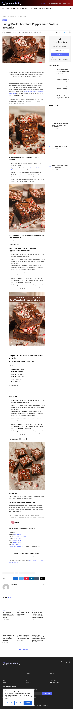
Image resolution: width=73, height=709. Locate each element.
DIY (40, 8)
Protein (32, 573)
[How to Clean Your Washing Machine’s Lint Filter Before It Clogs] (52, 80)
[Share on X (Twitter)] (64, 32)
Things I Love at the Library (60, 146)
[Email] (3, 84)
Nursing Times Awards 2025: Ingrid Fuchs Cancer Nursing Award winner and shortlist (38, 639)
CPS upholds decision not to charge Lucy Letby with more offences (8, 638)
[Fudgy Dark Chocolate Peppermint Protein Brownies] (23, 49)
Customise (9, 702)
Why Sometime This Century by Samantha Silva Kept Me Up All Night (62, 88)
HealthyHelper (17, 534)
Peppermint (26, 573)
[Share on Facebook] (62, 32)
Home (7, 8)
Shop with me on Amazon (15, 546)
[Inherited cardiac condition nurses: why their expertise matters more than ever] (38, 604)
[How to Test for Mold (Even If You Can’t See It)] (60, 157)
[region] (18, 697)
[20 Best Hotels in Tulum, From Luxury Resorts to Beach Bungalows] (60, 115)
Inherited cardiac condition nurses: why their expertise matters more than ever (37, 616)
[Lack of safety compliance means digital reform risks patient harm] (8, 604)
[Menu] (3, 9)
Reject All (18, 702)
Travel (36, 8)
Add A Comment (23, 649)
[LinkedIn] (3, 77)
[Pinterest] (3, 81)
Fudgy (20, 573)
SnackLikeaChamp (21, 536)
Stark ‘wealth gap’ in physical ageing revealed (23, 614)
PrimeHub (9, 32)
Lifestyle (25, 8)
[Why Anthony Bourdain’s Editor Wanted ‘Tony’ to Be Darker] (52, 98)
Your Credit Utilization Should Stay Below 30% (63, 70)
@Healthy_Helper (16, 540)
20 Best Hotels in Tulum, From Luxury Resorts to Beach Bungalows (60, 125)
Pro (44, 704)
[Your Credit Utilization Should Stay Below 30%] (52, 72)
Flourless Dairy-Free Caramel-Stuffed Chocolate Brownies (23, 637)
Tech (51, 8)
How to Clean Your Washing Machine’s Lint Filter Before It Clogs (54, 3)
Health (12, 8)
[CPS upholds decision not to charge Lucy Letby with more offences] (8, 627)
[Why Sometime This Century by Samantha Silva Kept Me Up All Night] (52, 89)
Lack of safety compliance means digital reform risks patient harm (8, 615)
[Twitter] (3, 73)
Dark (16, 573)
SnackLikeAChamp (16, 544)
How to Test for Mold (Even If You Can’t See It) (60, 166)
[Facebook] (3, 70)
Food (30, 8)
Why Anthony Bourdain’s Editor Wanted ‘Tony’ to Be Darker (63, 97)
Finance (18, 8)
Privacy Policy (60, 59)
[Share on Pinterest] (67, 32)
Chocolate (11, 573)
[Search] (70, 8)
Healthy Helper (17, 538)
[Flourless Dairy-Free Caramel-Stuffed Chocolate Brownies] (23, 627)
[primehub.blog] (12, 3)
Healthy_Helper (17, 542)
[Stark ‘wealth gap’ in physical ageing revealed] (23, 604)
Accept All (27, 702)
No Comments (25, 32)
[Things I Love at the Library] (60, 137)
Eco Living (45, 8)
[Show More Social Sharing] (69, 32)
